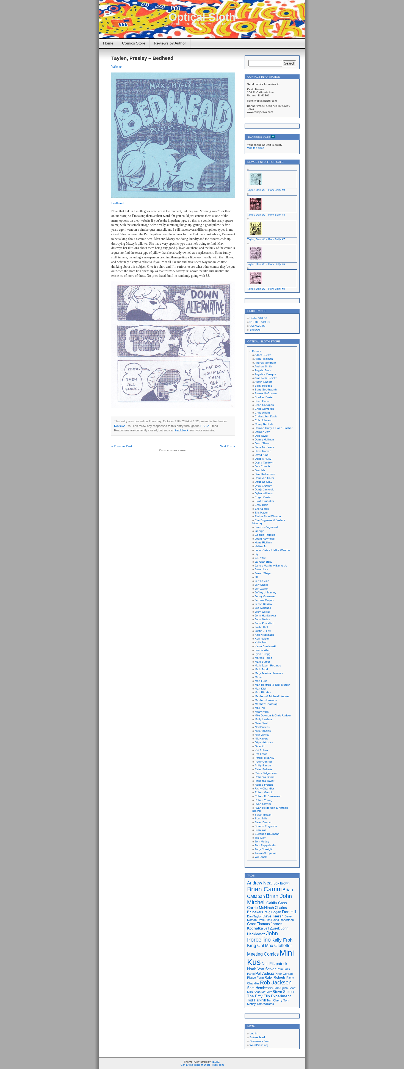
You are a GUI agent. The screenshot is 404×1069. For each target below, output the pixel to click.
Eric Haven (262, 512)
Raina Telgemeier (266, 773)
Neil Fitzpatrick (274, 963)
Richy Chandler (264, 788)
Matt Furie (261, 680)
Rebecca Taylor (264, 780)
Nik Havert (261, 738)
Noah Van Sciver (261, 969)
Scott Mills (261, 818)
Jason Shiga (263, 573)
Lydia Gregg (262, 653)
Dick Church (262, 466)
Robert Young (263, 800)
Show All (255, 329)
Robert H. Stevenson (268, 796)
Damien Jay (262, 431)
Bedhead (117, 203)
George (259, 530)
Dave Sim (264, 920)
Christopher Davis (266, 416)
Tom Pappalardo (265, 845)
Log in (254, 1033)
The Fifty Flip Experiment (269, 996)
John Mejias (262, 619)
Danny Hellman (264, 439)
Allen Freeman (263, 358)
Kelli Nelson (262, 638)
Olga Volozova (264, 742)
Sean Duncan (263, 822)
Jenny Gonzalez (265, 596)
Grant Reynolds (265, 538)
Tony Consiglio (264, 849)
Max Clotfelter (278, 945)
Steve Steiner (283, 992)
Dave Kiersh (273, 916)
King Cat (255, 945)
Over (257, 325)
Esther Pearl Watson (268, 516)
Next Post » (227, 446)
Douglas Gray (263, 481)
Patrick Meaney (264, 757)
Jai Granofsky (263, 561)
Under (258, 318)
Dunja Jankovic (264, 489)
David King (262, 454)
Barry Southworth (266, 389)
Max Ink (260, 707)
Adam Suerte (262, 354)
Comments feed (260, 1041)
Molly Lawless (263, 719)
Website (116, 67)
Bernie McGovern (266, 393)
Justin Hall (261, 627)
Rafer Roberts (263, 769)
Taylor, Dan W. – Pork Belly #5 (266, 288)
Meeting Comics (263, 953)
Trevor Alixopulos (265, 853)
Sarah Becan (263, 814)
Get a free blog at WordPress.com (202, 1064)
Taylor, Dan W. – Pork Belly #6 (266, 264)
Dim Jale (260, 470)
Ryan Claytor (263, 803)
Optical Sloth (202, 17)
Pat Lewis (261, 753)
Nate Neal (261, 723)
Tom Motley (262, 841)
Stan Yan (261, 829)
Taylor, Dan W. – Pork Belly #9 (266, 189)
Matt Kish (261, 688)
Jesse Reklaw (263, 603)
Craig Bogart (271, 912)
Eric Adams (262, 508)
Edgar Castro (263, 497)
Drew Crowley (263, 485)
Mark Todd (261, 669)
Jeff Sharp (261, 584)
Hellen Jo (261, 546)
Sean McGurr (263, 991)
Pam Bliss (283, 969)
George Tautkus (265, 534)
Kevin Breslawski (265, 646)
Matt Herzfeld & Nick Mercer (272, 684)
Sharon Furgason (266, 826)
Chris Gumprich (264, 408)
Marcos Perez (263, 657)
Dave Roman (263, 451)
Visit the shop (255, 147)
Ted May (260, 837)
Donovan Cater (264, 477)
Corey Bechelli (264, 424)
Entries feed (257, 1037)
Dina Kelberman (265, 474)
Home (108, 43)
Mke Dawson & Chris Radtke (273, 715)
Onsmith (260, 746)
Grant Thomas (258, 924)
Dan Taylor (261, 435)
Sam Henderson (260, 988)
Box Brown (281, 883)
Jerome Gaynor (264, 600)
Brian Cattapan (264, 404)
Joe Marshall (263, 607)
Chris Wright (262, 412)
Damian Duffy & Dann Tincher (273, 427)
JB (256, 577)
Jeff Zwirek (261, 588)
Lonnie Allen (262, 650)
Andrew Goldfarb (265, 362)
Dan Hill (289, 912)
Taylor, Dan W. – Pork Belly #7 (266, 239)
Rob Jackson (276, 982)
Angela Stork (262, 370)
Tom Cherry (275, 1000)
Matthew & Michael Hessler (272, 696)
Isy (256, 554)
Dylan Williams (264, 493)
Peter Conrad (263, 761)
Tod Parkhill (256, 1000)
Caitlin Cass (276, 903)
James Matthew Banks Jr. (271, 565)
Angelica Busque (265, 374)
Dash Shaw (262, 443)
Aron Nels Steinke (265, 377)
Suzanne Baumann (267, 833)
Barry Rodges (263, 385)
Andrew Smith (263, 366)
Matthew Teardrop (266, 703)
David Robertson (282, 920)
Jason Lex (261, 569)
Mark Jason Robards (268, 665)
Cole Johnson (263, 420)
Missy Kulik (262, 711)
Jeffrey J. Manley (265, 592)
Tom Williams (265, 1004)
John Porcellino (264, 623)
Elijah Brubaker (264, 501)
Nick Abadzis (263, 730)
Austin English (263, 381)
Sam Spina (280, 988)
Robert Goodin (264, 792)
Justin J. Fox (263, 630)
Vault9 (215, 1061)
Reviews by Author (170, 43)
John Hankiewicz (265, 615)
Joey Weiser (262, 611)
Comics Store (133, 43)
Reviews (120, 426)
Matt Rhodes (263, 692)
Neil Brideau (262, 727)
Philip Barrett (263, 765)
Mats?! (259, 677)
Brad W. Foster (264, 397)
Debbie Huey (263, 458)
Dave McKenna (264, 447)
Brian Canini (262, 401)
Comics (256, 351)
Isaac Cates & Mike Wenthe (272, 550)
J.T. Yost (260, 557)
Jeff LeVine (262, 580)
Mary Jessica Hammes (269, 673)
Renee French (264, 784)
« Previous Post (121, 446)
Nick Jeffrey (262, 734)
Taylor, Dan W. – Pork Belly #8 (266, 214)
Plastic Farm (255, 977)
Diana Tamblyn (264, 462)
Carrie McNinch (260, 908)
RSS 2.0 (205, 426)
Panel (250, 973)
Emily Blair (261, 504)
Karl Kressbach (264, 634)
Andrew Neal (260, 882)
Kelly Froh (261, 642)
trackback (182, 430)
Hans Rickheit (263, 542)
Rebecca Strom (264, 776)
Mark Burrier (262, 661)
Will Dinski (261, 856)
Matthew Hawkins (266, 700)
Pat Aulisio (261, 750)
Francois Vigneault (266, 527)
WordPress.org (259, 1044)
